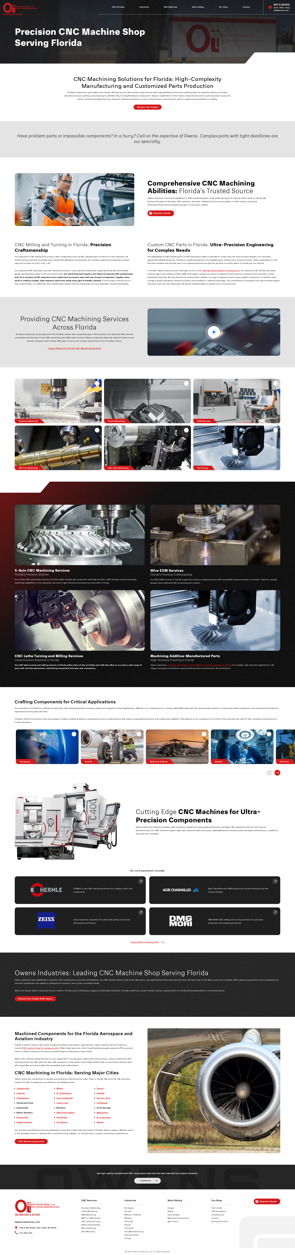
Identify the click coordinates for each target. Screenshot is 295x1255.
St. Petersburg (63, 1093)
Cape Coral (62, 1102)
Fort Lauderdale (64, 1098)
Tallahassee (22, 1098)
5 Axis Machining (89, 1211)
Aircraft (127, 1211)
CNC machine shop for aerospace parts (40, 1048)
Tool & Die (129, 1228)
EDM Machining (88, 1215)
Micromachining (88, 1228)
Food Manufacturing (133, 1231)
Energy (127, 1238)
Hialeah (101, 1093)
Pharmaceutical (131, 1235)
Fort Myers (62, 1122)
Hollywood (102, 1102)
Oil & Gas (128, 1221)
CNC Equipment (218, 1211)
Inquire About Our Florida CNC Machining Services (74, 348)
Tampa (100, 1088)
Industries (144, 7)
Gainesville (22, 1117)
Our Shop (223, 7)
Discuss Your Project (147, 106)
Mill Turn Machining (90, 1218)
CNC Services (118, 7)
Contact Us (145, 1180)
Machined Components (178, 1218)
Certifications (217, 1215)
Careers (215, 1218)
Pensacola (61, 1117)
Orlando (20, 1093)
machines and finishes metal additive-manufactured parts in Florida (199, 665)
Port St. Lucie (103, 1098)
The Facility (216, 1208)
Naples (100, 1122)
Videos (171, 1211)
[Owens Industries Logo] (37, 1207)
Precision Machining (90, 1208)
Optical (127, 1225)
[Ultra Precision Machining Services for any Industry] (18, 8)
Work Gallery (198, 7)
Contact (246, 7)
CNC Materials (170, 7)
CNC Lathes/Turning (90, 1221)
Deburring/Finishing (90, 1225)
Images (171, 1208)
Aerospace (129, 1208)
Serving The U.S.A (219, 1221)
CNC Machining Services (31, 1141)
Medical (128, 1218)
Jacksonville (22, 1088)
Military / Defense (132, 1215)
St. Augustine (104, 1117)
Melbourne (102, 1112)
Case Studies (174, 1215)
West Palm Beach (65, 1112)
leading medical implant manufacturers (221, 270)
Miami (59, 1088)
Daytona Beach (24, 1122)
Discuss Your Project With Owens (35, 998)
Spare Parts (173, 1221)
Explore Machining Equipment (145, 942)
